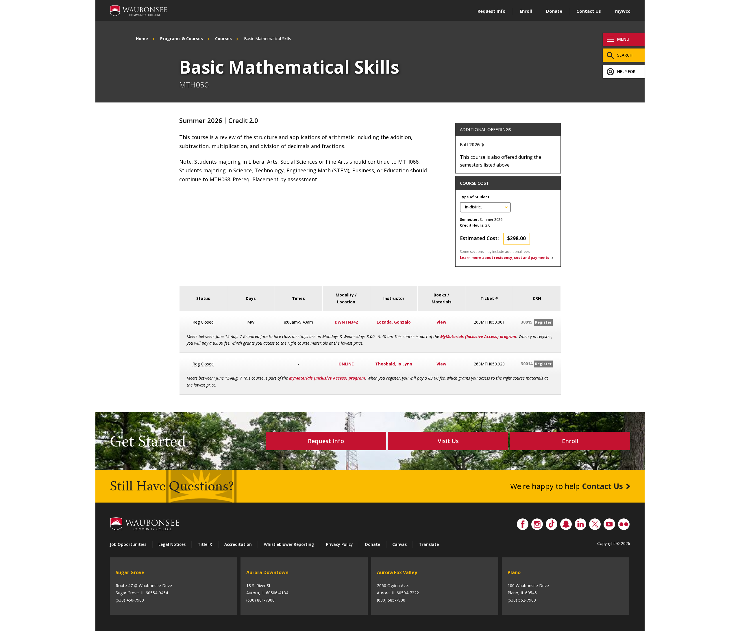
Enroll (526, 11)
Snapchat (566, 522)
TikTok (551, 522)
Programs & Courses (181, 38)
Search (624, 55)
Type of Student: (475, 197)
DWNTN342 (346, 322)
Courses (223, 38)
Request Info (492, 11)
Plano (514, 572)
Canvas (399, 544)
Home (142, 38)
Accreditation (238, 544)
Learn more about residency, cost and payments (504, 257)
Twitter (595, 522)
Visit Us (448, 441)
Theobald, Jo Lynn (393, 364)
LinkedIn (580, 522)
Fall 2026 (470, 144)
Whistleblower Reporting (289, 544)
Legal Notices (172, 544)
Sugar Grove (130, 572)
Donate (554, 11)
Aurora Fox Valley (397, 572)
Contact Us (588, 11)
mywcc (622, 11)
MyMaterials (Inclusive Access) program (478, 336)
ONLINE (346, 364)
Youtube (609, 522)
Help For (626, 71)
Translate (429, 544)
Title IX (205, 544)
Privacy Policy (339, 544)
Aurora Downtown (267, 572)
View (441, 322)
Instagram (537, 522)
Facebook (522, 522)
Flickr (624, 522)
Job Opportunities (128, 544)
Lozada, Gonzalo (394, 322)
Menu (623, 39)
